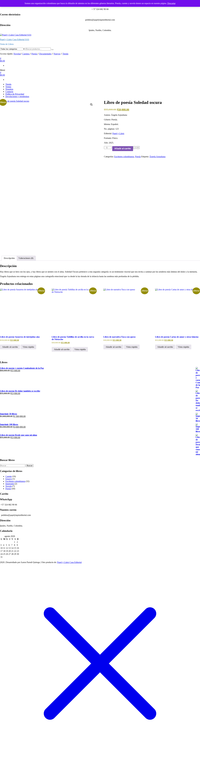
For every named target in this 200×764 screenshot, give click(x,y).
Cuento (8, 476)
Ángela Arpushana (157, 156)
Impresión (9, 484)
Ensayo (8, 479)
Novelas (17, 54)
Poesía (34, 54)
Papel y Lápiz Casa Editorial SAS (14, 39)
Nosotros (9, 89)
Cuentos (26, 54)
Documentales (45, 54)
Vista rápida (28, 347)
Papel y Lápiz (118, 133)
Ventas (8, 87)
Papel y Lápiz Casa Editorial (69, 562)
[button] (91, 104)
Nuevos (57, 54)
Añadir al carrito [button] (10, 347)
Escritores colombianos (124, 156)
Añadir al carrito (122, 148)
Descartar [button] (171, 3)
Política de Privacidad (14, 94)
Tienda (65, 54)
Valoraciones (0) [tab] (26, 258)
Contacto (9, 91)
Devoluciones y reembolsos (17, 96)
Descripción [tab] (9, 258)
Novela (8, 486)
